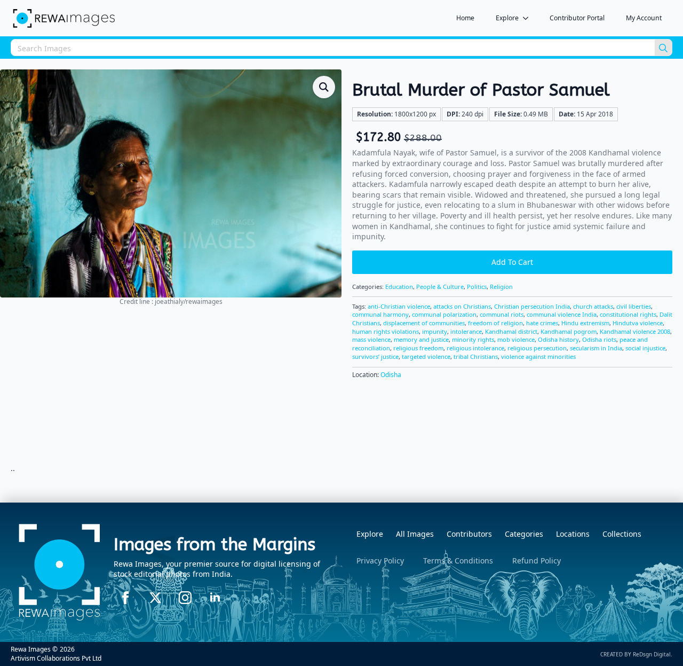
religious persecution (537, 348)
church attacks (593, 306)
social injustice (645, 348)
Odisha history (558, 339)
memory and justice (421, 339)
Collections (621, 534)
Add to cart (512, 262)
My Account (644, 17)
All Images (415, 534)
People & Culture (440, 287)
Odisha (390, 374)
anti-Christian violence (399, 306)
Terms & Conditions (458, 560)
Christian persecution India (532, 306)
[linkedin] (215, 597)
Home (465, 17)
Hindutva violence (638, 323)
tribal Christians (476, 356)
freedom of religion (495, 323)
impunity (434, 331)
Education (399, 287)
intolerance (466, 331)
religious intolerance (475, 348)
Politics (477, 287)
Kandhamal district (511, 331)
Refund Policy (536, 560)
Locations (573, 534)
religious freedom (418, 348)
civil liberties (633, 306)
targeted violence (426, 356)
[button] (324, 87)
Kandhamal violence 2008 (635, 331)
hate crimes (542, 323)
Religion (501, 287)
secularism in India (596, 348)
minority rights (473, 339)
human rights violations (385, 331)
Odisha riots (599, 339)
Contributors (469, 534)
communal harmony (380, 314)
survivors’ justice (375, 356)
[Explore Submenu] (529, 18)
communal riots (501, 314)
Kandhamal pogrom (569, 331)
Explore (507, 17)
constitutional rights (628, 314)
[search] (663, 48)
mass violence (371, 339)
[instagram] (185, 597)
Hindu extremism (585, 323)
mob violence (516, 339)
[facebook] (125, 597)
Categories (524, 534)
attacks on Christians (462, 306)
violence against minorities (538, 356)
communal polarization (444, 314)
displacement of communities (424, 323)
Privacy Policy (380, 560)
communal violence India (562, 314)
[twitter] (155, 597)
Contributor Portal (577, 17)
